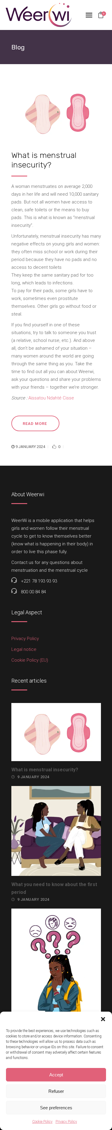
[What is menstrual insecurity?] (56, 112)
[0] (101, 15)
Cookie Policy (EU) (29, 660)
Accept (56, 1074)
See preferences (56, 1107)
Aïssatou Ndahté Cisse (51, 398)
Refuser (56, 1091)
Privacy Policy (66, 1122)
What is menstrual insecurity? (44, 770)
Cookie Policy (42, 1122)
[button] (103, 1019)
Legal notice (23, 649)
